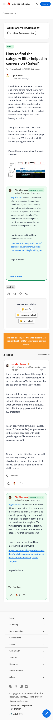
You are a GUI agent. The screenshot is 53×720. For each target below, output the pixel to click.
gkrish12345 (18, 75)
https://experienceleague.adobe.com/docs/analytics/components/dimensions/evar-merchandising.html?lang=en (26, 247)
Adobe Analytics (10, 13)
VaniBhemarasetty (23, 190)
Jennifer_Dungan (19, 364)
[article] (26, 424)
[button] (15, 69)
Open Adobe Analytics (23, 33)
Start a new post (30, 340)
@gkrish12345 (16, 197)
